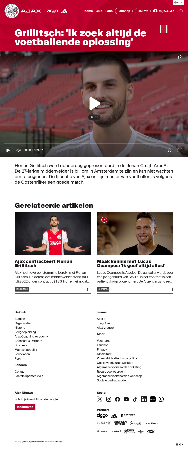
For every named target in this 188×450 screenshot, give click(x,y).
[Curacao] (103, 423)
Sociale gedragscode (111, 380)
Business (21, 345)
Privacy (102, 349)
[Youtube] (126, 399)
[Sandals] (136, 423)
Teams (88, 11)
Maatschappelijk (26, 350)
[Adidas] (114, 415)
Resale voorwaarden (110, 372)
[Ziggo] (52, 11)
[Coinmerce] (102, 431)
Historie (20, 328)
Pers (18, 358)
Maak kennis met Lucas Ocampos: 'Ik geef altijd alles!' (131, 263)
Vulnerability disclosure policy (117, 358)
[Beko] (151, 431)
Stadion (20, 319)
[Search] (181, 11)
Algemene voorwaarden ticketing (119, 367)
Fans (109, 11)
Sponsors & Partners (28, 341)
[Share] (89, 289)
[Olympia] (116, 431)
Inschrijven (25, 407)
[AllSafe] (129, 431)
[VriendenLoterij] (120, 423)
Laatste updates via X (29, 376)
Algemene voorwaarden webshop (119, 376)
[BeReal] (153, 399)
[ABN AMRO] (127, 415)
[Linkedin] (144, 399)
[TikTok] (135, 399)
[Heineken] (141, 431)
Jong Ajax (103, 323)
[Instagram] (109, 399)
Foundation (22, 354)
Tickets (142, 11)
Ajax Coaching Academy (31, 336)
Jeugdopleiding (25, 332)
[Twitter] (100, 399)
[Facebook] (117, 399)
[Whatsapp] (161, 399)
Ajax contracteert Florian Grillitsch (43, 263)
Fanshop (124, 11)
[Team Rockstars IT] (152, 423)
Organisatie (22, 323)
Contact (20, 372)
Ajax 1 (101, 319)
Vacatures (103, 341)
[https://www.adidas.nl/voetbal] (64, 11)
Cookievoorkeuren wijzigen (115, 363)
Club (99, 11)
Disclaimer (104, 354)
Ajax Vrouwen (106, 328)
